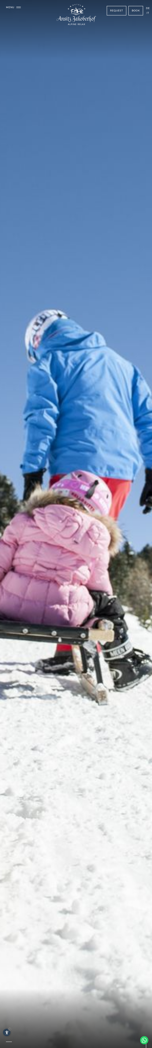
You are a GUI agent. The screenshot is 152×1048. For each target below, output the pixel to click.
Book (136, 10)
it (148, 13)
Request (116, 10)
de (148, 8)
